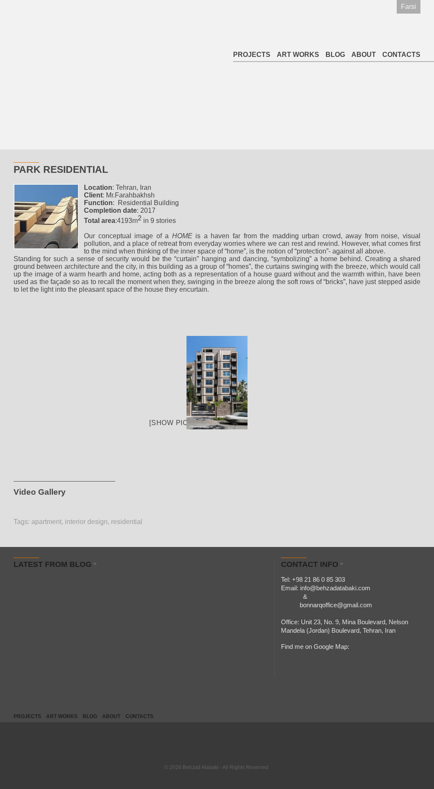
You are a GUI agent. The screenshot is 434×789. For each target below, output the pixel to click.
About (363, 54)
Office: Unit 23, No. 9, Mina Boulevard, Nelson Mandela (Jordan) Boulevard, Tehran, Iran (344, 626)
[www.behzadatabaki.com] (217, 382)
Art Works (298, 54)
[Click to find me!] (354, 645)
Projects (251, 54)
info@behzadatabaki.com (335, 588)
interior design (86, 521)
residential (126, 521)
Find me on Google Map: (315, 646)
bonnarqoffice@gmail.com (326, 605)
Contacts (401, 54)
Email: (325, 588)
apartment (46, 521)
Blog (335, 54)
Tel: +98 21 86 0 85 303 (313, 579)
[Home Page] (52, 31)
